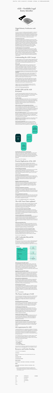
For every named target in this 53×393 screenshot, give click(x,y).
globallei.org (20, 341)
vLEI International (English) (19, 358)
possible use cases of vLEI (24, 199)
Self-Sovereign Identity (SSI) (25, 87)
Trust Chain (31, 204)
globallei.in (19, 342)
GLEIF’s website (32, 199)
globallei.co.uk (23, 344)
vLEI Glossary (17, 352)
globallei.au (20, 343)
